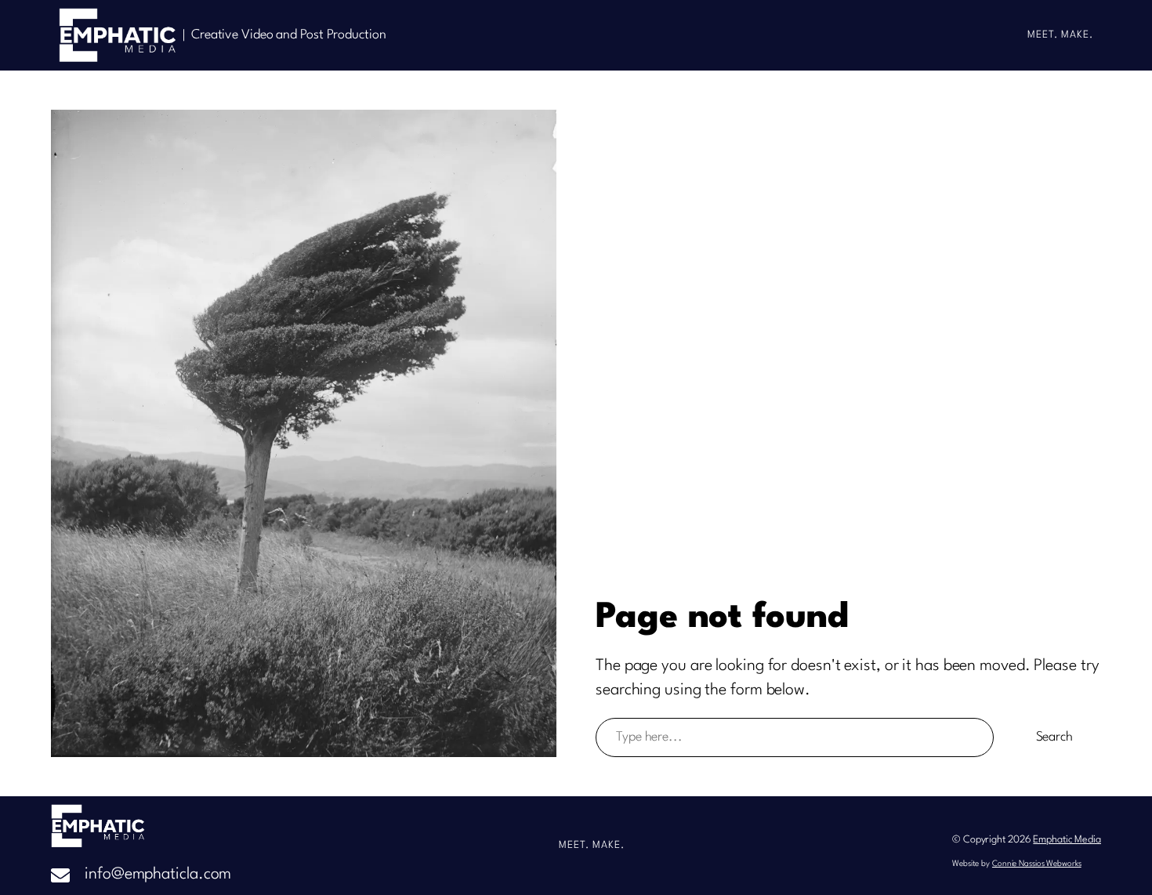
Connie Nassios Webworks (1036, 864)
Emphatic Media (1067, 840)
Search (1054, 737)
